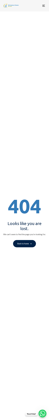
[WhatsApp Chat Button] (42, 413)
